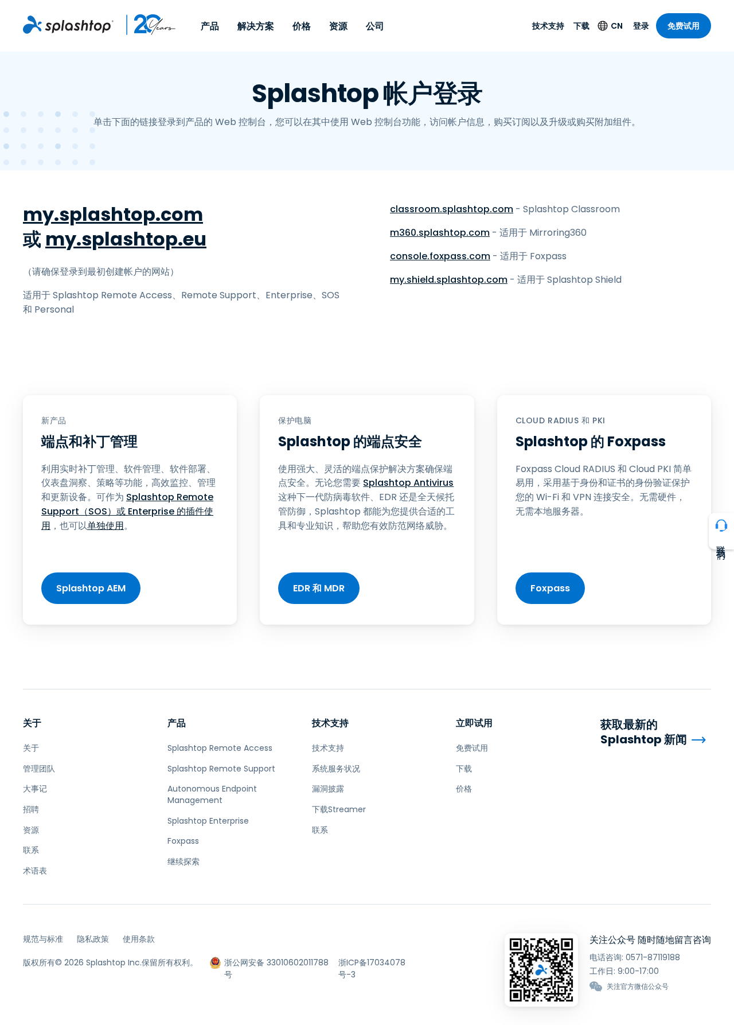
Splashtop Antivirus (408, 482)
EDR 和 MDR (319, 588)
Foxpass (550, 588)
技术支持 (548, 26)
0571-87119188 (653, 957)
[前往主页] (68, 25)
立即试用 (474, 723)
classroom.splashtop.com (451, 209)
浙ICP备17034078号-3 (371, 963)
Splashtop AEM (91, 588)
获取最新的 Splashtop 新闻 (643, 732)
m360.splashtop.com (440, 232)
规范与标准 (43, 939)
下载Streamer (339, 809)
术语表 (35, 870)
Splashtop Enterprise (208, 821)
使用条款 (139, 939)
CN (617, 26)
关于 (32, 723)
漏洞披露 (328, 788)
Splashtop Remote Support (221, 768)
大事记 (35, 788)
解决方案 (255, 26)
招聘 (31, 809)
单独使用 (105, 525)
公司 (375, 26)
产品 (210, 26)
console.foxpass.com (440, 256)
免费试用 (683, 26)
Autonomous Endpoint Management (212, 794)
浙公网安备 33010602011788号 (276, 963)
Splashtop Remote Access (219, 748)
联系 (31, 850)
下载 (581, 26)
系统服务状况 (336, 768)
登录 (641, 26)
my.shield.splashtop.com (448, 279)
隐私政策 (93, 939)
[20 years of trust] (145, 25)
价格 (301, 26)
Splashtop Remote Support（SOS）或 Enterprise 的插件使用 (127, 511)
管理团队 (39, 768)
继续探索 (183, 861)
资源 (338, 26)
